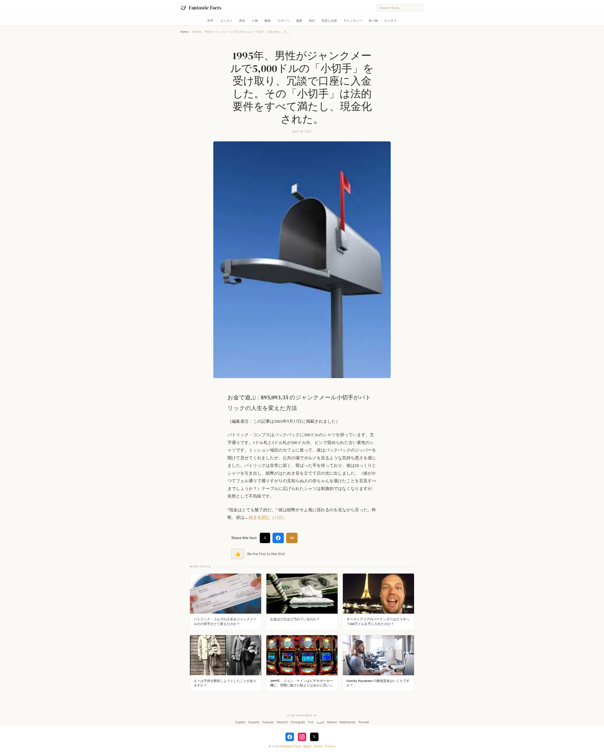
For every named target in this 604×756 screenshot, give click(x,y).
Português (298, 722)
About (307, 746)
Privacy (330, 746)
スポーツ (283, 20)
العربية (320, 722)
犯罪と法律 (329, 20)
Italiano (332, 722)
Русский (363, 722)
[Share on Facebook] (278, 538)
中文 (311, 722)
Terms (318, 746)
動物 (267, 20)
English (240, 722)
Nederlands (348, 722)
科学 (210, 20)
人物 (255, 20)
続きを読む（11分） (268, 517)
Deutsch (282, 722)
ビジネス (390, 20)
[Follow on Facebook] (289, 737)
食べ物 (373, 20)
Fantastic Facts (290, 746)
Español (253, 722)
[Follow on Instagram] (302, 737)
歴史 (242, 20)
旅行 (312, 20)
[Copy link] (292, 538)
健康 (299, 20)
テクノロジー (353, 20)
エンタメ (226, 20)
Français (268, 722)
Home (184, 32)
